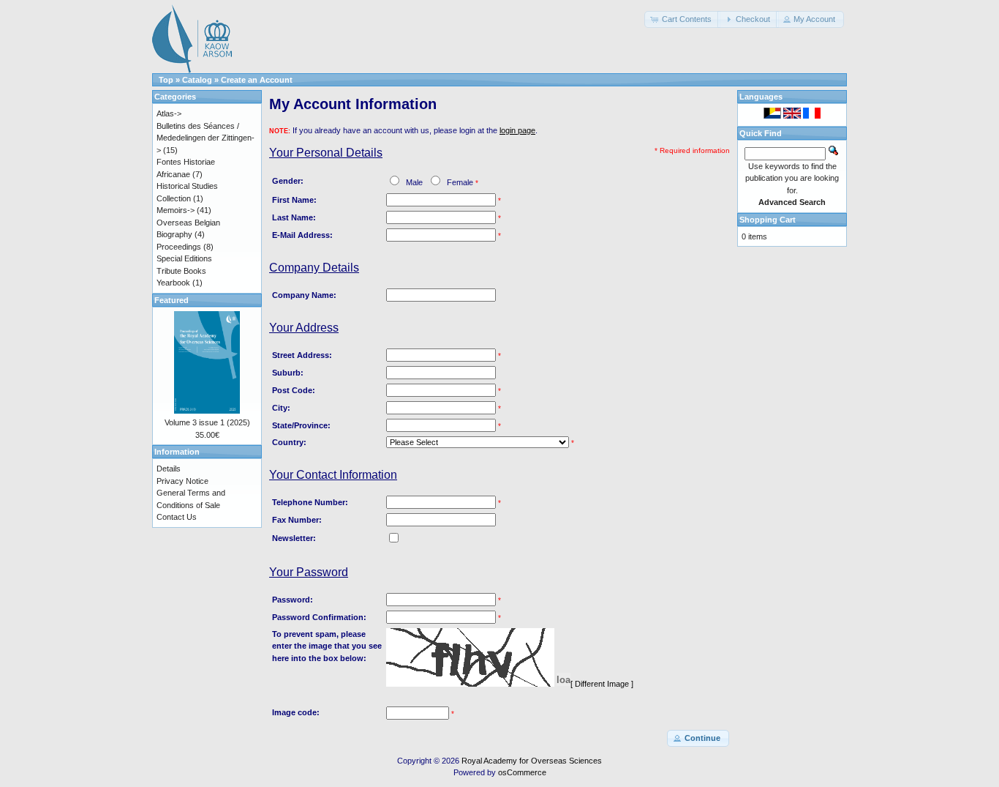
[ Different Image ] (601, 683)
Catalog (197, 79)
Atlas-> (169, 113)
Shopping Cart (767, 219)
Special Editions (184, 258)
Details (169, 468)
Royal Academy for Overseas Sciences (531, 760)
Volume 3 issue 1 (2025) (207, 422)
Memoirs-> (176, 210)
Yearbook (173, 282)
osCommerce (522, 772)
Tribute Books (181, 270)
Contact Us (177, 516)
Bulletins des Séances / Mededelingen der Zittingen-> (206, 138)
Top (166, 79)
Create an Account (257, 79)
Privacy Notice (182, 481)
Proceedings (179, 246)
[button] (682, 19)
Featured (171, 300)
